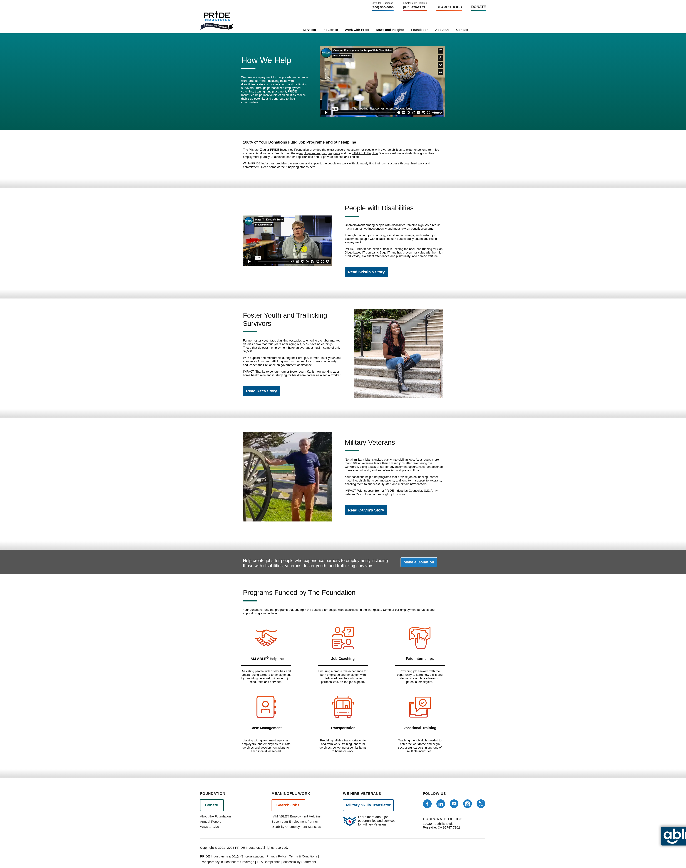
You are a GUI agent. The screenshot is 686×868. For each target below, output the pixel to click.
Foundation (419, 30)
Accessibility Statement (299, 862)
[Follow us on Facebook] (427, 803)
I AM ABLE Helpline (365, 153)
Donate (478, 7)
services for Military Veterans (376, 822)
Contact (462, 30)
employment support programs (319, 153)
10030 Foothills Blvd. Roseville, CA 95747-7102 (441, 825)
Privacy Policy (277, 856)
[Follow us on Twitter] (480, 803)
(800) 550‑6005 (383, 7)
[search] (477, 29)
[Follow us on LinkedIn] (440, 803)
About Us (442, 30)
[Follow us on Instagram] (467, 803)
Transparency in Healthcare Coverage (227, 862)
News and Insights (390, 30)
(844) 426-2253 (414, 7)
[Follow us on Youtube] (454, 803)
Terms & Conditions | (304, 856)
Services (309, 30)
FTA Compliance (268, 862)
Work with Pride (357, 30)
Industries (330, 30)
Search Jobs (449, 7)
